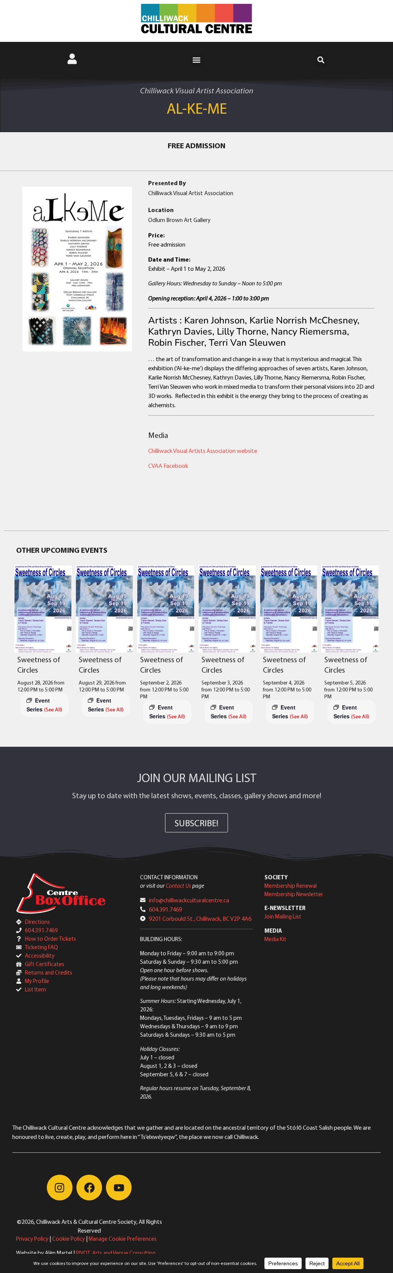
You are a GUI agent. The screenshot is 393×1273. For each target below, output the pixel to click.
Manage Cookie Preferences (123, 1238)
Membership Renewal (290, 885)
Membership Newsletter (293, 894)
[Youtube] (119, 1187)
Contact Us (178, 885)
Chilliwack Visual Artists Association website (202, 450)
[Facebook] (89, 1187)
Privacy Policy (32, 1238)
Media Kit (275, 939)
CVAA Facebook (168, 465)
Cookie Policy (68, 1238)
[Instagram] (60, 1187)
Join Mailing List (282, 916)
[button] (196, 60)
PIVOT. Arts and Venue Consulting (115, 1252)
